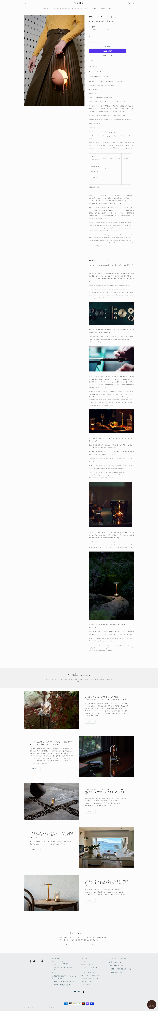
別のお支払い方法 (107, 55)
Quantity (91, 36)
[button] (26, 3)
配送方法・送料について (116, 965)
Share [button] (92, 60)
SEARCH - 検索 (85, 984)
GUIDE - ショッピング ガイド (89, 978)
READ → (90, 721)
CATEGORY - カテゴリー (88, 964)
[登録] (92, 945)
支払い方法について (115, 962)
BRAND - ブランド (86, 961)
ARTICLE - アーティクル (88, 973)
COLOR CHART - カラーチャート (91, 975)
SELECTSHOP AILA (35, 1007)
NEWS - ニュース (86, 970)
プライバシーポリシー (115, 972)
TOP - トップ (85, 958)
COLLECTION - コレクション (89, 967)
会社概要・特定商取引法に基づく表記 (120, 969)
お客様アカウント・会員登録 (117, 958)
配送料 (94, 30)
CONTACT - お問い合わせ (88, 981)
